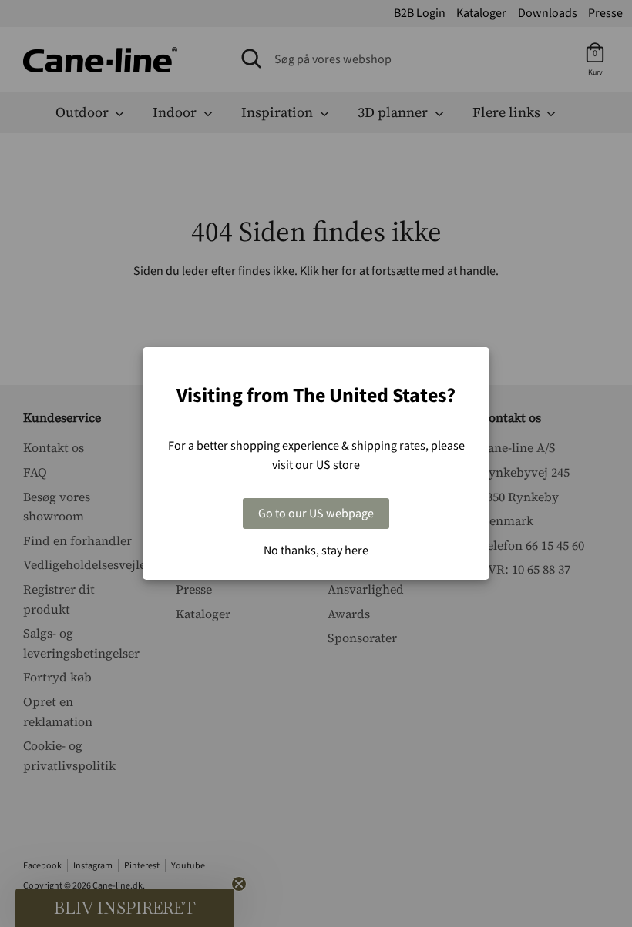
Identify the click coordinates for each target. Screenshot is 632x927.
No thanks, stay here (316, 550)
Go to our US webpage (316, 513)
